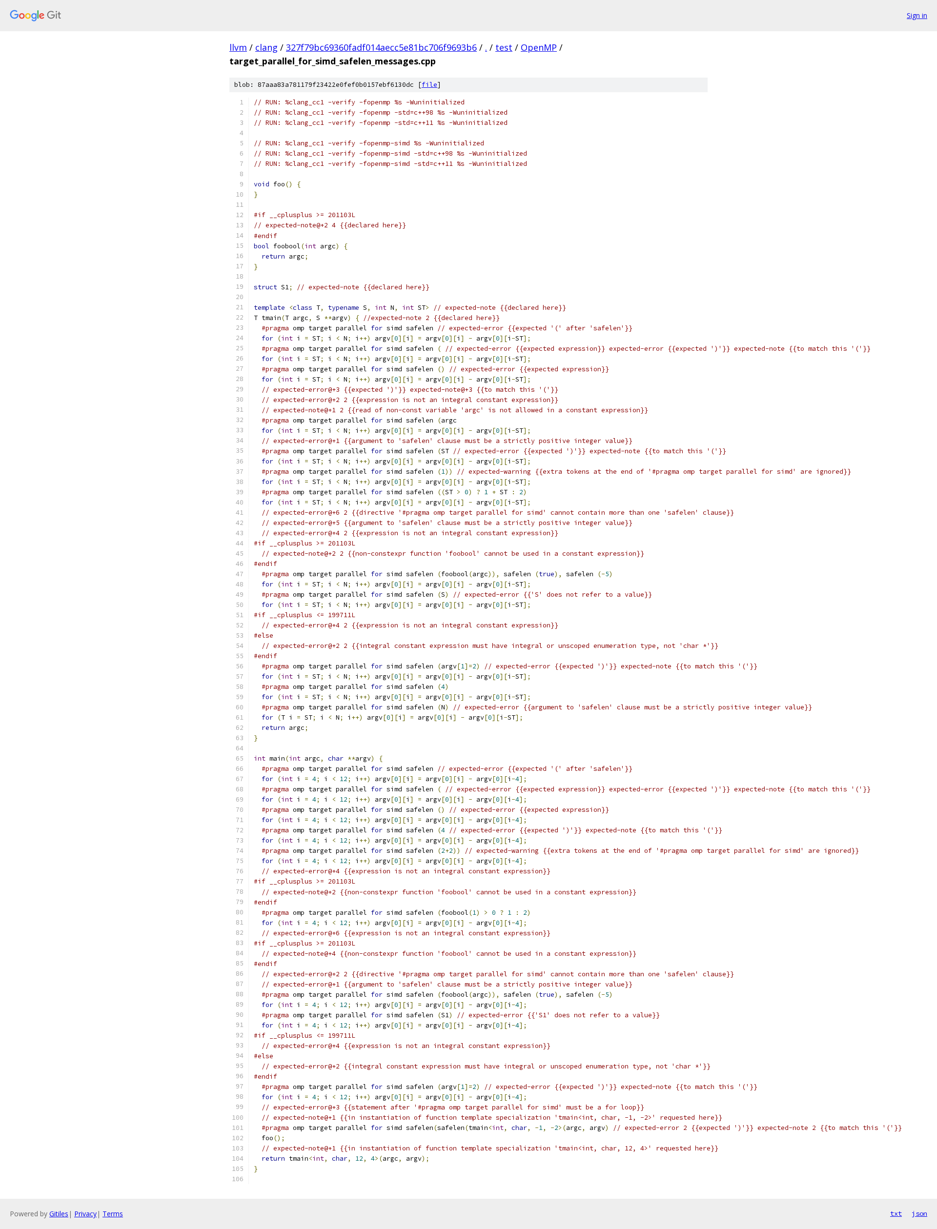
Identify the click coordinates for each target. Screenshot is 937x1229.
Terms (112, 1213)
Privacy (85, 1213)
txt (896, 1213)
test (503, 47)
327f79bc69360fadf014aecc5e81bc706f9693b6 (381, 47)
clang (266, 47)
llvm (238, 47)
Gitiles (58, 1213)
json (919, 1213)
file (429, 85)
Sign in (917, 15)
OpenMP (539, 47)
